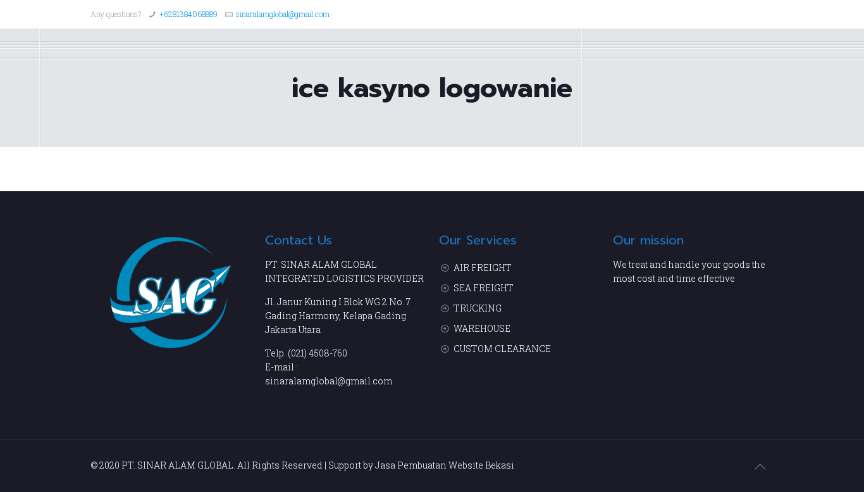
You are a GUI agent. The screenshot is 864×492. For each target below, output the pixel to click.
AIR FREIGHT (483, 268)
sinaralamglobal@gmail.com (283, 14)
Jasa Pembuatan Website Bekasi (444, 465)
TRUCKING (478, 308)
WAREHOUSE (482, 328)
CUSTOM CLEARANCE (502, 349)
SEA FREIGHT (484, 288)
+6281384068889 (188, 14)
